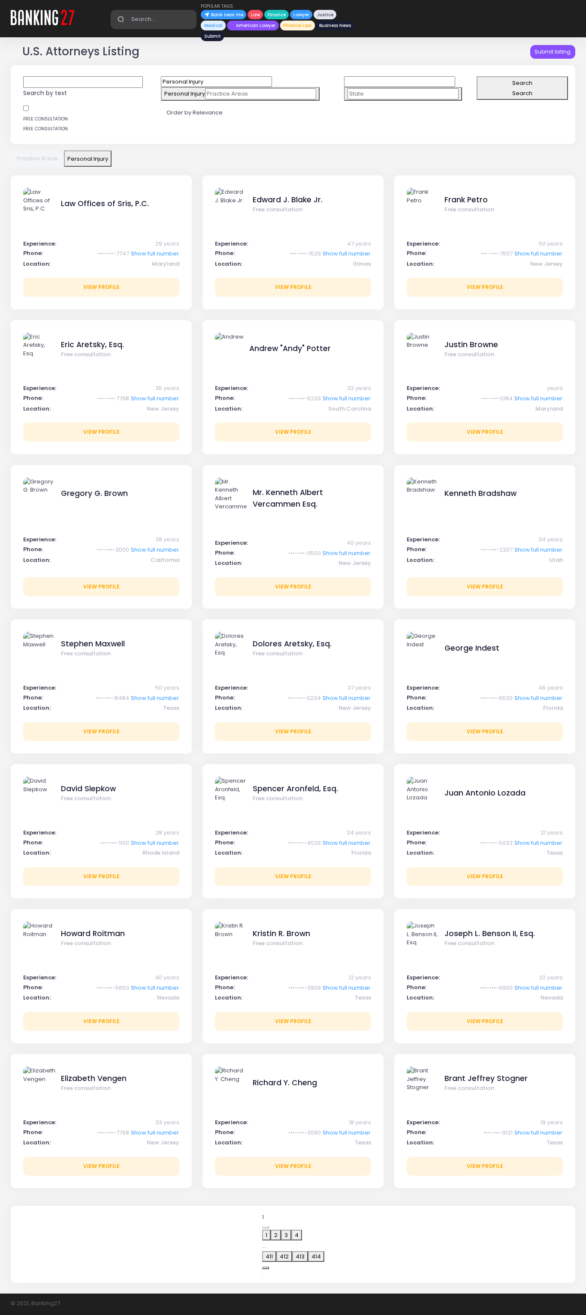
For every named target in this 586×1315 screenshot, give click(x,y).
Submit (212, 36)
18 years (360, 1122)
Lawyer (301, 15)
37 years (359, 688)
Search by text (45, 93)
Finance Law (297, 25)
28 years (167, 833)
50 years (551, 244)
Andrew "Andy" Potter (290, 348)
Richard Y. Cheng (285, 1083)
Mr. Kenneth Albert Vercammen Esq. (288, 498)
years (555, 388)
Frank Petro (466, 200)
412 (284, 1256)
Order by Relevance (195, 112)
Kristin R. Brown (281, 933)
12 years (360, 977)
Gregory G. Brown (94, 493)
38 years (167, 539)
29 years (167, 244)
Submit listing (553, 51)
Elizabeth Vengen (94, 1078)
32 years (359, 388)
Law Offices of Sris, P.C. (105, 203)
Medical (213, 25)
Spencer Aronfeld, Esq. (295, 789)
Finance (277, 15)
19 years (552, 1122)
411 (269, 1256)
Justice (325, 15)
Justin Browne (471, 344)
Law (255, 15)
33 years (167, 1122)
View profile (101, 287)
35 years (167, 388)
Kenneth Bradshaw (480, 493)
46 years (550, 688)
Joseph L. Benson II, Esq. (489, 933)
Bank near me (226, 15)
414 (316, 1256)
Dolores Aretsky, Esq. (292, 644)
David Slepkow (88, 789)
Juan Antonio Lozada (485, 793)
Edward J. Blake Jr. (288, 200)
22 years (551, 977)
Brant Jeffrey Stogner (486, 1078)
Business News (335, 25)
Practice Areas (37, 158)
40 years (359, 543)
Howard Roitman (93, 933)
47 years (359, 244)
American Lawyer (255, 25)
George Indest (471, 648)
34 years (550, 539)
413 (300, 1256)
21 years (552, 833)
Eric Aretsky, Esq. (92, 344)
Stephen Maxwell (93, 644)
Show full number (155, 253)
